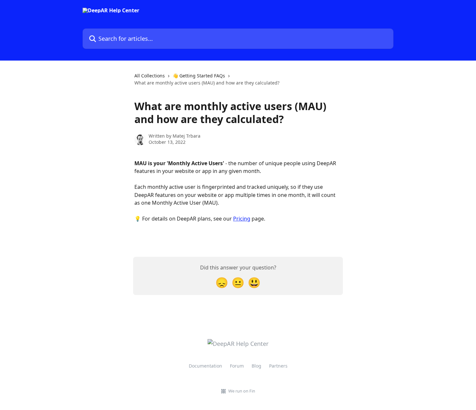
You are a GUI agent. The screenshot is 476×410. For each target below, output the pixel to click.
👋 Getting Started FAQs (199, 76)
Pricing (241, 218)
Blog (256, 366)
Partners (278, 366)
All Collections (149, 76)
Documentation (205, 366)
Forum (237, 366)
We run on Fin (241, 391)
